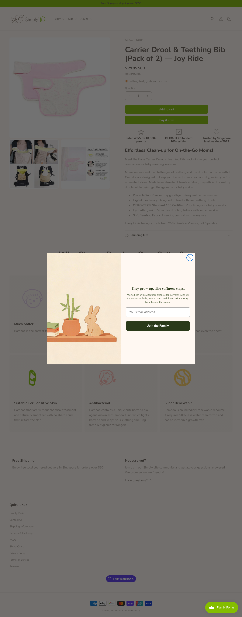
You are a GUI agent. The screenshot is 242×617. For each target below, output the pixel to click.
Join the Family (158, 325)
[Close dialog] (190, 257)
